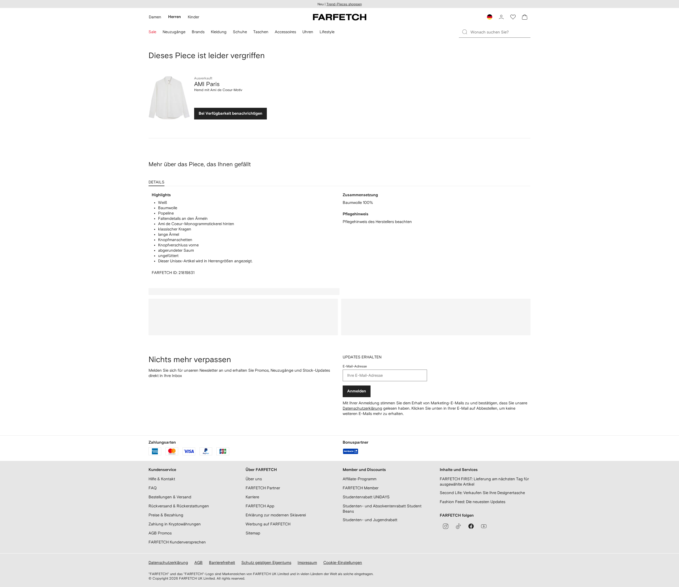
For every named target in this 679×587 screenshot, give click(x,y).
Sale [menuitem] (152, 32)
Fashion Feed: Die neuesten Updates (472, 502)
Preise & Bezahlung (166, 515)
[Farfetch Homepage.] (339, 17)
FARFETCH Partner (263, 488)
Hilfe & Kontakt (162, 479)
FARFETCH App (260, 506)
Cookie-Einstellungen (342, 562)
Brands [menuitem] (198, 32)
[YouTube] (484, 526)
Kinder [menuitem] (193, 17)
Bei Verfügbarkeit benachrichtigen (230, 113)
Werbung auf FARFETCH (268, 524)
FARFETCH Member (360, 488)
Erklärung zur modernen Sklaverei (276, 515)
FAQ (153, 488)
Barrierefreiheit (222, 562)
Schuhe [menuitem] (240, 32)
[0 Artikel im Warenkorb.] (524, 17)
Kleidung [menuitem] (219, 32)
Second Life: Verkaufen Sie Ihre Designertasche (482, 493)
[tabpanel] (339, 233)
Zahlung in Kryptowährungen (175, 524)
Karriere (252, 497)
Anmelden (356, 391)
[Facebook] (471, 526)
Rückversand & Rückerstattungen (179, 506)
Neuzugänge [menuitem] (174, 32)
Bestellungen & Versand (170, 497)
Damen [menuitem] (155, 17)
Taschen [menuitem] (260, 32)
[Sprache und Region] (489, 17)
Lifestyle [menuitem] (327, 32)
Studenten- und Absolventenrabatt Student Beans (382, 508)
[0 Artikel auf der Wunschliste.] (513, 17)
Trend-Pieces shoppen (344, 4)
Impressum (307, 562)
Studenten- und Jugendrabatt (370, 520)
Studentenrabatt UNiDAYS (366, 497)
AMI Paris (207, 84)
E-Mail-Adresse (355, 366)
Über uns (254, 479)
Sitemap (253, 533)
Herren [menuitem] (174, 17)
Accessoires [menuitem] (285, 32)
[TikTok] (458, 526)
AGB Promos (160, 533)
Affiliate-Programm (359, 479)
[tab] (158, 180)
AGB (198, 562)
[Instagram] (445, 526)
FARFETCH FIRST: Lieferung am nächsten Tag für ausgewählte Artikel (484, 481)
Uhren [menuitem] (307, 32)
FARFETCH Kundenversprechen (177, 542)
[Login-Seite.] (501, 17)
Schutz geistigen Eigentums (266, 562)
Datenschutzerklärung (362, 408)
